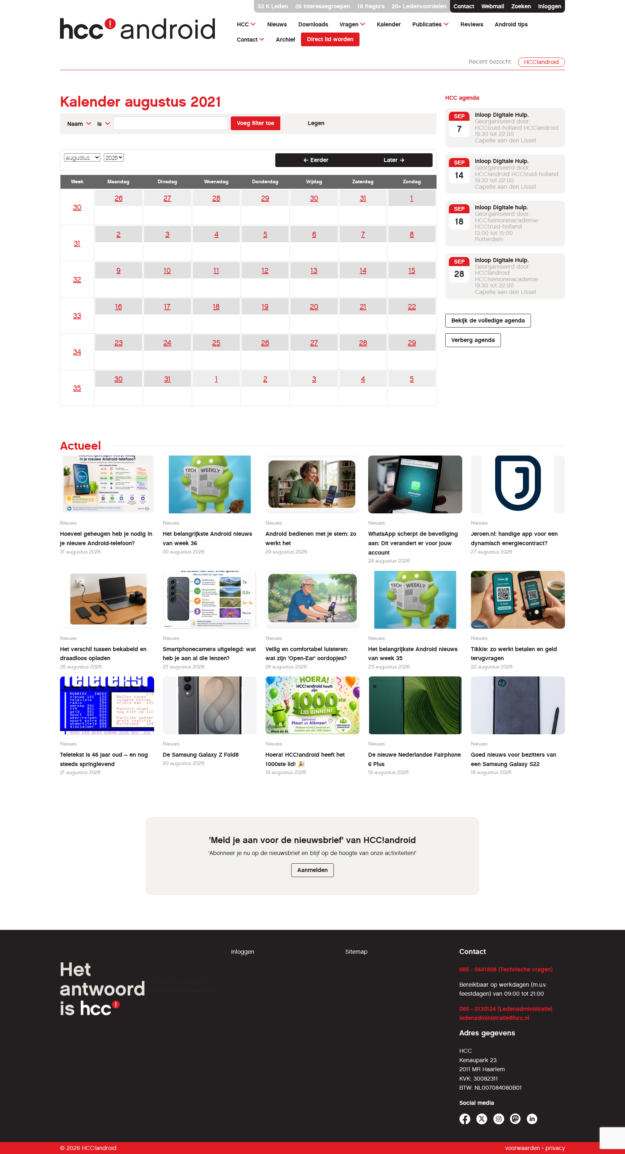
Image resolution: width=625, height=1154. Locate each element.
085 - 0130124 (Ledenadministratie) (505, 1008)
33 (77, 315)
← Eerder (315, 160)
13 (314, 270)
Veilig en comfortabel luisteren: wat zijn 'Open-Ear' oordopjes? (306, 654)
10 (167, 270)
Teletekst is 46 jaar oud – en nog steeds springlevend (104, 759)
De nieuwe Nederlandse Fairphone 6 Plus (414, 759)
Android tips (511, 24)
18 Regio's (370, 6)
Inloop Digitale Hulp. (502, 114)
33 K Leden (273, 6)
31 (363, 198)
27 (167, 198)
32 (77, 279)
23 (119, 342)
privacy (555, 1148)
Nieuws (277, 24)
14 (363, 270)
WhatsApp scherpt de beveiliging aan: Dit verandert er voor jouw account (413, 543)
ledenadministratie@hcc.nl (494, 1017)
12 (265, 270)
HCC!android (541, 62)
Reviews (471, 24)
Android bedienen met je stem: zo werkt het (310, 538)
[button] (79, 124)
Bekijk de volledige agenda (488, 320)
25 (216, 342)
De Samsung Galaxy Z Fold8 (201, 754)
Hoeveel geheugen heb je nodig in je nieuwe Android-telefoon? (106, 538)
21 (363, 306)
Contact (464, 6)
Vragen (349, 24)
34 (77, 351)
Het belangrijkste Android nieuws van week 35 (413, 654)
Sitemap (356, 951)
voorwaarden (522, 1148)
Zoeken (521, 6)
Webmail (492, 6)
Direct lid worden (330, 39)
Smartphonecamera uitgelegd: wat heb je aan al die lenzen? (209, 654)
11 (216, 270)
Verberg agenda (473, 340)
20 (314, 306)
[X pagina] (482, 1119)
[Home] (141, 32)
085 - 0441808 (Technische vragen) (506, 969)
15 (412, 270)
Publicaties (427, 24)
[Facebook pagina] (465, 1119)
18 (216, 306)
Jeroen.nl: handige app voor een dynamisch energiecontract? (514, 538)
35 (77, 388)
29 (265, 198)
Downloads (313, 24)
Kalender (389, 24)
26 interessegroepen (322, 6)
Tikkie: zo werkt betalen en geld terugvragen (514, 654)
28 (216, 198)
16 (118, 306)
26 (119, 198)
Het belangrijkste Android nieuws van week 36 (207, 538)
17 (167, 306)
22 (412, 306)
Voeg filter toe (255, 123)
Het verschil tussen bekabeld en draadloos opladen (103, 654)
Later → (394, 160)
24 (167, 342)
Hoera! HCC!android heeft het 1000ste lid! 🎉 (305, 759)
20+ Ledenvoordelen (419, 6)
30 (77, 207)
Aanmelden (312, 870)
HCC (243, 24)
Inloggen (549, 6)
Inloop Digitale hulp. (501, 207)
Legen (316, 123)
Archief (285, 39)
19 (265, 306)
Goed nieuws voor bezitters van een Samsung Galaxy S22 (513, 759)
